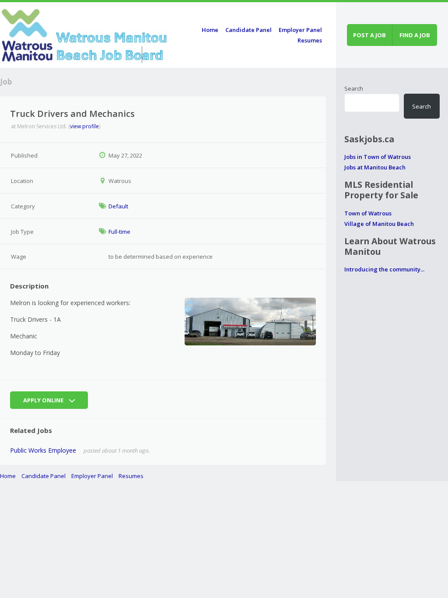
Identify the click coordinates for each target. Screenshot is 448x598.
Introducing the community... (384, 269)
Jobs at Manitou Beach (375, 167)
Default (118, 206)
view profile (84, 126)
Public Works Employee (43, 450)
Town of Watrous (368, 213)
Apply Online (44, 400)
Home (210, 30)
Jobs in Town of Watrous (377, 157)
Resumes (310, 40)
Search (353, 88)
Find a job (414, 35)
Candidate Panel (248, 30)
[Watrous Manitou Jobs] (84, 33)
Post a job (369, 35)
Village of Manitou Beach (379, 224)
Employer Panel (300, 30)
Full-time (119, 232)
